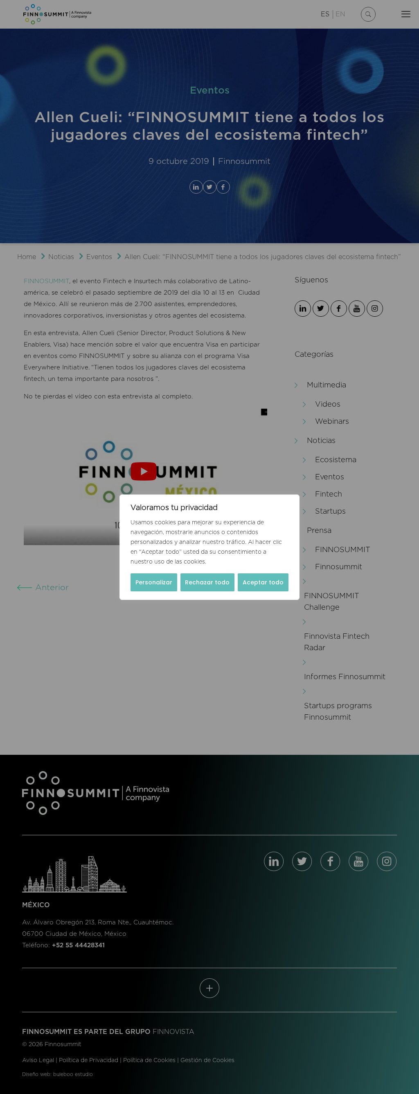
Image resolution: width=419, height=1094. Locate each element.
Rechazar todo (207, 582)
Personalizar (153, 582)
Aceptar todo (263, 582)
